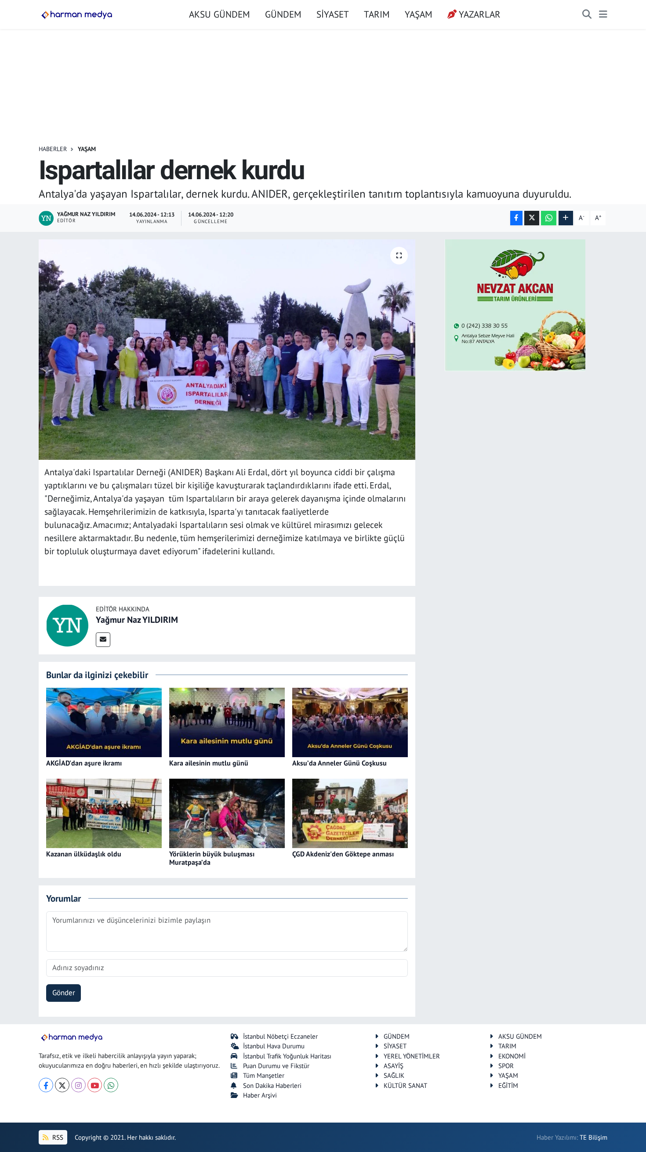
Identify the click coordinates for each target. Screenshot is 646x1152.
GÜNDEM (283, 14)
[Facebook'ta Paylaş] (516, 218)
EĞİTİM (508, 1085)
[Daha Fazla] (566, 218)
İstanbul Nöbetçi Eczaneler (280, 1036)
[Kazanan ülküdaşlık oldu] (104, 812)
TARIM (377, 14)
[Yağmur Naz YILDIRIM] (67, 625)
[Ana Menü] (603, 14)
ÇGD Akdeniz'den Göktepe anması (343, 853)
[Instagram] (78, 1085)
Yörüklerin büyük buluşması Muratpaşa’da (211, 858)
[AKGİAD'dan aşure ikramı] (104, 721)
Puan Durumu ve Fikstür (276, 1066)
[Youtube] (94, 1085)
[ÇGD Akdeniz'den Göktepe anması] (350, 812)
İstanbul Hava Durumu (274, 1046)
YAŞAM (418, 14)
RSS (57, 1137)
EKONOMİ (512, 1056)
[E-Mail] (103, 639)
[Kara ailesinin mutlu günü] (227, 721)
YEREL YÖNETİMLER (412, 1056)
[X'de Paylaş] (531, 218)
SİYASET (332, 14)
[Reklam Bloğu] (515, 304)
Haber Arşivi (260, 1095)
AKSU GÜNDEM (219, 14)
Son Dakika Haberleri (272, 1085)
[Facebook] (46, 1085)
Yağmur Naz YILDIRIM (137, 619)
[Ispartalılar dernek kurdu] (227, 349)
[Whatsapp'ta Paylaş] (548, 218)
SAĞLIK (394, 1075)
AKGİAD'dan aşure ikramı (84, 762)
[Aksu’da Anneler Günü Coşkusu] (350, 721)
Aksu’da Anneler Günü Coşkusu (339, 762)
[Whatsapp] (111, 1085)
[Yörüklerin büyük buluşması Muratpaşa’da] (227, 812)
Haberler (53, 149)
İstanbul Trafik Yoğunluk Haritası (287, 1056)
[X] (62, 1085)
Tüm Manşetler (263, 1075)
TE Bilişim (593, 1137)
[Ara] (587, 14)
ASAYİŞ (393, 1066)
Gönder (63, 992)
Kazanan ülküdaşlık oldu (83, 853)
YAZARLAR (480, 14)
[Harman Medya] (77, 14)
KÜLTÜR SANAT (405, 1085)
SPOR (506, 1066)
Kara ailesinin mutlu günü (208, 762)
